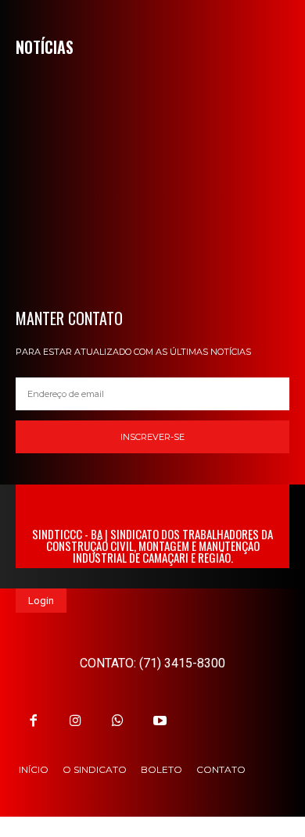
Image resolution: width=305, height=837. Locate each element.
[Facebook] (33, 720)
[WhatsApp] (117, 720)
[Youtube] (160, 720)
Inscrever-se (152, 436)
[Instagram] (75, 720)
